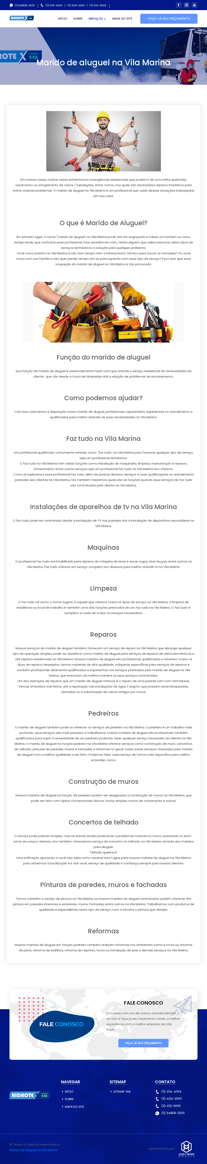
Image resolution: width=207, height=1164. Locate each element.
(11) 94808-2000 (25, 5)
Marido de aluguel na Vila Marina (34, 1150)
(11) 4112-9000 (98, 5)
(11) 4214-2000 (76, 5)
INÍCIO (62, 19)
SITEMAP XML (122, 1092)
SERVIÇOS (96, 19)
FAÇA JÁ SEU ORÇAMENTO (169, 18)
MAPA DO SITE (122, 19)
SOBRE (77, 19)
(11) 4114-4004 (53, 5)
